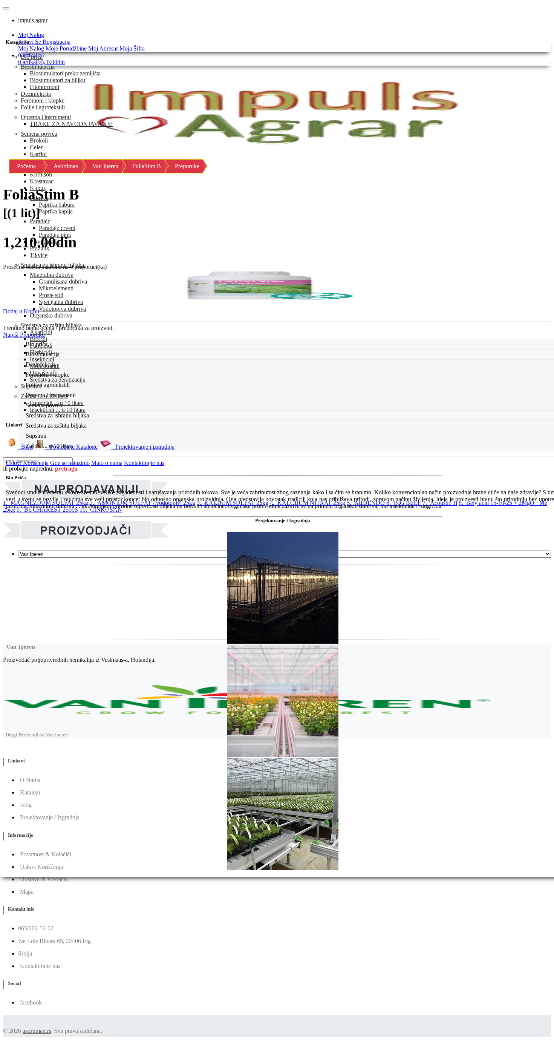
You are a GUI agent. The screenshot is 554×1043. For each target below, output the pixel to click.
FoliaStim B (146, 166)
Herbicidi (41, 352)
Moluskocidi (45, 366)
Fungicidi (41, 345)
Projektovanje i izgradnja (142, 446)
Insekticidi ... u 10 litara (58, 409)
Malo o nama (106, 463)
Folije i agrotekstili (43, 107)
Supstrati (31, 386)
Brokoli (39, 140)
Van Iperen (105, 166)
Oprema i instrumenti (46, 117)
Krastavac (42, 181)
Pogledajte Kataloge (71, 446)
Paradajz (40, 221)
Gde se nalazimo (70, 463)
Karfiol (38, 154)
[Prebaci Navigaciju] (6, 8)
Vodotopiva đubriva (62, 308)
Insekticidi (42, 359)
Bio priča (32, 57)
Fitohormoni (44, 87)
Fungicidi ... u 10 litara (57, 403)
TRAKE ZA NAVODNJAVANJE (71, 124)
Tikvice (38, 255)
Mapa (27, 891)
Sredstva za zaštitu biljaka (51, 325)
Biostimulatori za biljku (57, 80)
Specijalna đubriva (61, 302)
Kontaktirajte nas (144, 463)
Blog (25, 446)
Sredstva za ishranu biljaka (52, 265)
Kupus (38, 188)
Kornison (41, 174)
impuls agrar (32, 20)
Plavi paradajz (46, 241)
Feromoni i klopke (42, 100)
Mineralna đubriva (51, 274)
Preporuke (187, 166)
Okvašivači (43, 373)
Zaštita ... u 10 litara (44, 396)
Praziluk (39, 248)
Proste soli (51, 295)
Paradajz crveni (57, 228)
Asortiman (66, 166)
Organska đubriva (51, 315)
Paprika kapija (56, 211)
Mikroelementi (56, 288)
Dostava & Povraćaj (44, 879)
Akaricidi (41, 332)
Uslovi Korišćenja (27, 463)
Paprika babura (57, 204)
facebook (31, 1002)
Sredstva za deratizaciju (58, 379)
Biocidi (38, 339)
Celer (36, 147)
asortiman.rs (37, 1031)
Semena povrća (39, 133)
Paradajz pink (55, 235)
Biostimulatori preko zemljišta (65, 73)
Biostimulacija (38, 66)
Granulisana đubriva (63, 281)
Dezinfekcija (36, 93)
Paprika (39, 198)
